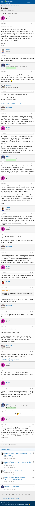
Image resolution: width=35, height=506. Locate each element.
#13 (33, 287)
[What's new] (33, 2)
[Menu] (2, 2)
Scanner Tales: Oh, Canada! (13, 471)
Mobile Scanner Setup (11, 486)
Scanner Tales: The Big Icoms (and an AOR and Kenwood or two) (16, 479)
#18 (33, 388)
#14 (33, 311)
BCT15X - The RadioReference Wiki (11, 103)
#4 (33, 91)
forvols (4, 10)
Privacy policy (20, 504)
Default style (5, 502)
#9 (33, 214)
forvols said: (5, 290)
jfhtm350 (9, 107)
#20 (33, 424)
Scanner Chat (11, 457)
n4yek (8, 49)
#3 (33, 71)
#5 (33, 113)
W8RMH (8, 85)
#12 (33, 272)
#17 (33, 370)
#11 (33, 252)
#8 (33, 183)
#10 (33, 234)
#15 (33, 326)
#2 (33, 55)
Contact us (4, 504)
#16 (33, 351)
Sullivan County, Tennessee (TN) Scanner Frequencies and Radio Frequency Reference (16, 359)
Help (26, 504)
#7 (33, 163)
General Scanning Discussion (17, 488)
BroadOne (6, 488)
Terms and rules (12, 504)
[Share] (31, 23)
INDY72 (8, 64)
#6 (33, 133)
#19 (33, 411)
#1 (33, 23)
